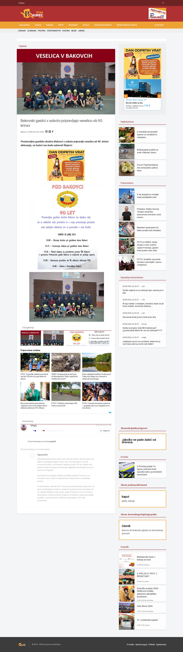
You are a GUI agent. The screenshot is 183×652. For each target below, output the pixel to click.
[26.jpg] (100, 339)
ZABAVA (81, 31)
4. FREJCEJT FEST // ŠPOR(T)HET (147, 575)
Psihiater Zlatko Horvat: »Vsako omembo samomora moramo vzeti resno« (149, 213)
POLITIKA (41, 31)
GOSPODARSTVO (54, 31)
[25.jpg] (77, 339)
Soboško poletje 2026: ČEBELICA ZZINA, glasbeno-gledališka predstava (148, 592)
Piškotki (152, 645)
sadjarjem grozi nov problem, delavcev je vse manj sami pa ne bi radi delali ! (141, 342)
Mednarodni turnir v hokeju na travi (146, 558)
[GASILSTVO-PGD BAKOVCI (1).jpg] (54, 339)
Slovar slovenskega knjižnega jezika (139, 514)
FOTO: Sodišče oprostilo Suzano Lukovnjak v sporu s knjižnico (149, 262)
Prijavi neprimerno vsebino (55, 431)
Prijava (21, 3)
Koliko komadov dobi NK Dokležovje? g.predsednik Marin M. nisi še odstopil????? (142, 329)
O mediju (130, 645)
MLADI (73, 31)
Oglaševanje (161, 645)
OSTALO (86, 25)
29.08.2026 (159, 25)
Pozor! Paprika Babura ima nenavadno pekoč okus (147, 168)
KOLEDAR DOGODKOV (103, 25)
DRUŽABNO (73, 25)
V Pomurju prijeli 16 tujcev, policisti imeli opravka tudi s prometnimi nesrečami (149, 470)
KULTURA (66, 31)
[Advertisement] (142, 387)
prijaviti (52, 441)
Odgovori (105, 431)
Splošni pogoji (141, 645)
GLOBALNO (31, 31)
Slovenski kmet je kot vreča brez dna (139, 317)
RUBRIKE (49, 25)
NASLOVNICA (24, 25)
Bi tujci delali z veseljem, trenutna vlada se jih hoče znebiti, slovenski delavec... (143, 304)
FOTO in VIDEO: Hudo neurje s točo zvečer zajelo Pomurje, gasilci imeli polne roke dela (147, 246)
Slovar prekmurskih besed (134, 485)
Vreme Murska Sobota (127, 25)
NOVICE (38, 25)
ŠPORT (61, 25)
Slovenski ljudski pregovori (134, 428)
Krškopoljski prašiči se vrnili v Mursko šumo (147, 151)
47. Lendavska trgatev (147, 620)
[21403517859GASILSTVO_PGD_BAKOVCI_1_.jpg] (32, 339)
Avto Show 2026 (145, 606)
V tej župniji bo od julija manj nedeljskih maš (148, 195)
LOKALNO (22, 31)
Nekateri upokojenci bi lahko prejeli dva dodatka (149, 228)
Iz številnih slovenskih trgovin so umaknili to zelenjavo (147, 135)
